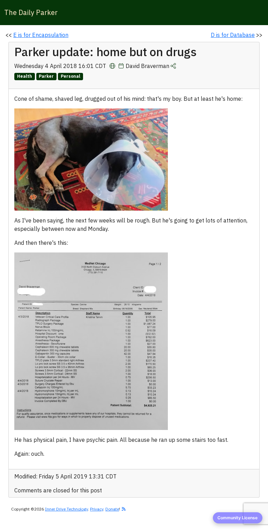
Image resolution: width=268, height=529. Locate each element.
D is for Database (233, 34)
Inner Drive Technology (66, 509)
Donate (112, 509)
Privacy (96, 509)
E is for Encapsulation (40, 34)
